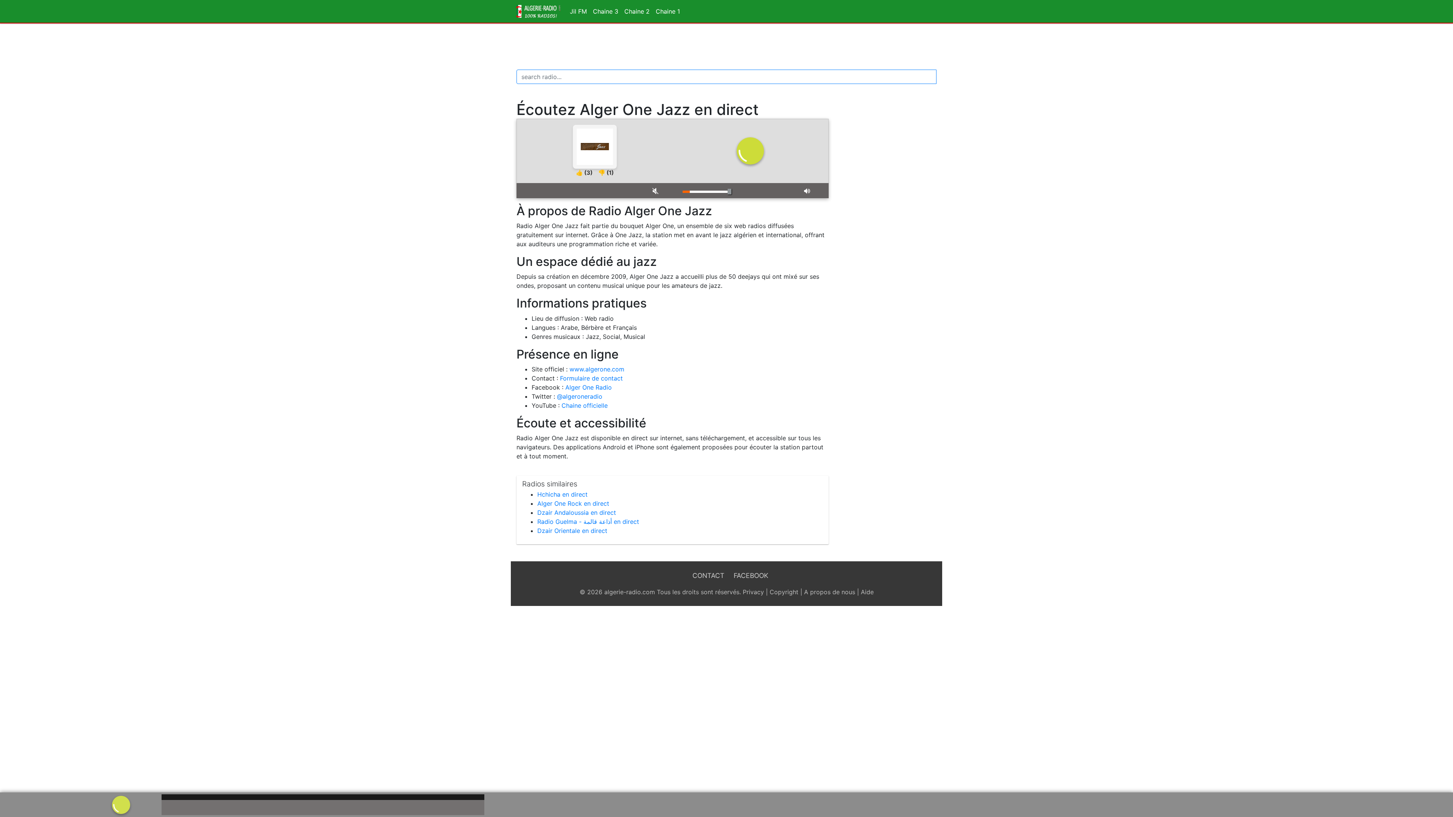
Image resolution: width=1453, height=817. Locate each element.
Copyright (784, 592)
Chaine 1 (668, 11)
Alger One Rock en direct (573, 503)
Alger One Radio (588, 387)
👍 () (584, 172)
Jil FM (578, 11)
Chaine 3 (605, 11)
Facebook (751, 575)
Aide (867, 592)
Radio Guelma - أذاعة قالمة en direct (588, 521)
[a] (121, 804)
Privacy (753, 592)
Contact (708, 575)
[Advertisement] (726, 47)
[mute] (661, 190)
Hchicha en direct (562, 494)
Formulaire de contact (591, 378)
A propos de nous (829, 592)
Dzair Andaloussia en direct (576, 512)
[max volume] (813, 190)
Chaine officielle (585, 405)
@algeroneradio (579, 396)
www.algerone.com (596, 369)
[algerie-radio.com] (538, 11)
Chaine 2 (637, 11)
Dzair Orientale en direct (572, 530)
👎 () (606, 172)
